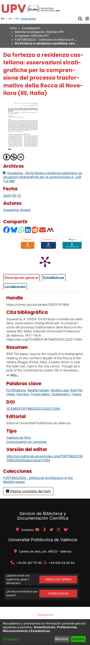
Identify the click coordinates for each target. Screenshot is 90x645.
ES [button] (2, 18)
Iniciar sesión (29, 18)
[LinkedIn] (28, 230)
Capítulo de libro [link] (18, 438)
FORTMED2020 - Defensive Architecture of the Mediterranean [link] (46, 39)
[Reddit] (35, 230)
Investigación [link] (31, 28)
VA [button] (10, 18)
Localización (15, 287)
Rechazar (61, 639)
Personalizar (11, 639)
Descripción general (21, 278)
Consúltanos (58, 593)
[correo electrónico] (37, 530)
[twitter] (51, 530)
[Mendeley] (51, 230)
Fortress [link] (23, 394)
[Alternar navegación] (87, 19)
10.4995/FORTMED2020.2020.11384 (33, 409)
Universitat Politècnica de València (42, 539)
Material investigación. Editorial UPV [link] (39, 32)
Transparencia (45, 614)
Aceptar (78, 639)
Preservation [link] (40, 394)
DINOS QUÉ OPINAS (58, 579)
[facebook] (44, 530)
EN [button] (17, 18)
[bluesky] (65, 530)
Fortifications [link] (16, 390)
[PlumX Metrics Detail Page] (45, 261)
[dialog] (45, 632)
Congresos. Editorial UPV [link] (32, 35)
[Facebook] (6, 230)
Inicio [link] (13, 28)
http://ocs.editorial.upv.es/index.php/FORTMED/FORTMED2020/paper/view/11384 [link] (44, 458)
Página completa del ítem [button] (30, 491)
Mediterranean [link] (38, 390)
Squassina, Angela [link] (16, 210)
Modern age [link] (60, 390)
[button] (80, 18)
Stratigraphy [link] (60, 394)
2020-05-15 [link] (12, 196)
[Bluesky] (14, 230)
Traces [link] (76, 394)
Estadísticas (53, 278)
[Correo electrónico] (42, 230)
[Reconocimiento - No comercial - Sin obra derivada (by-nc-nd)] (13, 157)
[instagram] (58, 530)
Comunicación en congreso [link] (26, 442)
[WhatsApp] (21, 230)
